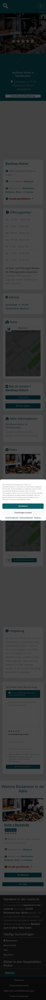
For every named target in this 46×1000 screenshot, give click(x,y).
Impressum (37, 517)
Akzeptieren (23, 506)
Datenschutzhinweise (26, 517)
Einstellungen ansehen (23, 512)
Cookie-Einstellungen (12, 517)
